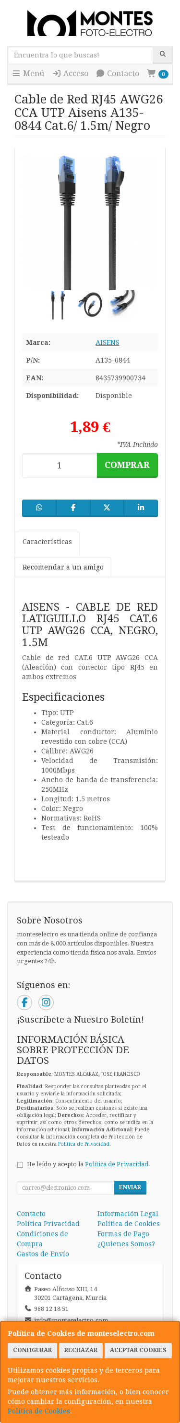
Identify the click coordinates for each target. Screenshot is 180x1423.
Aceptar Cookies (138, 1350)
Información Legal (127, 1214)
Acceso (74, 73)
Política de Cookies (39, 1411)
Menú (32, 73)
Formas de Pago (123, 1234)
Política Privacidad (48, 1224)
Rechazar (80, 1350)
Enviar (130, 1187)
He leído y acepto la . (88, 1164)
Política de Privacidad (83, 1144)
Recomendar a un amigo (63, 567)
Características (47, 542)
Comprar (127, 465)
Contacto (122, 73)
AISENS (108, 342)
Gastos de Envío (43, 1254)
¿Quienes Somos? (126, 1244)
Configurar (32, 1350)
